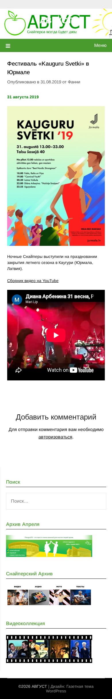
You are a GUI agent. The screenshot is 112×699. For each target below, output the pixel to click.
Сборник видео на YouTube (33, 280)
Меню (100, 45)
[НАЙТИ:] (56, 501)
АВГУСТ (56, 20)
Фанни (74, 81)
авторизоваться (55, 436)
